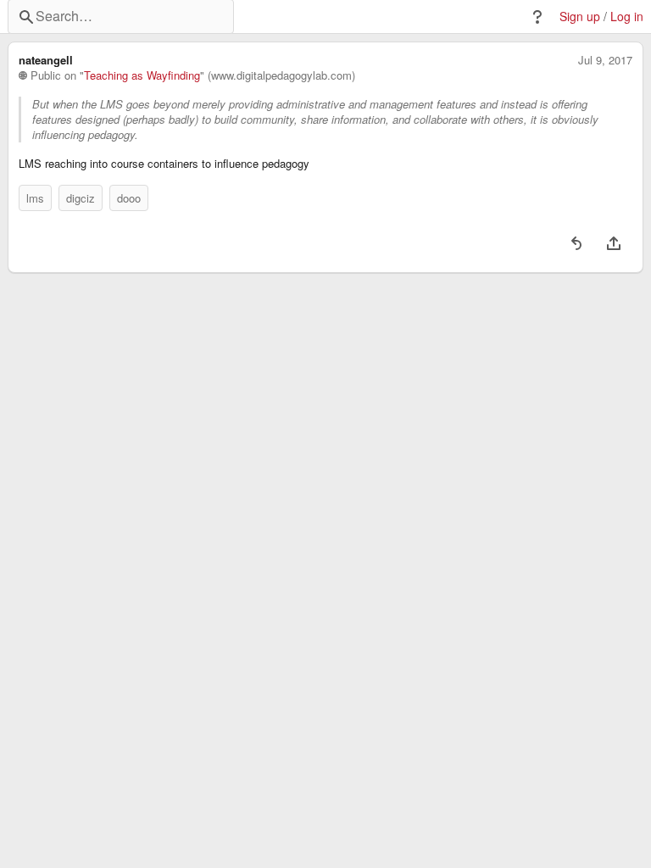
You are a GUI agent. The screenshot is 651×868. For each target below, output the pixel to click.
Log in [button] (626, 16)
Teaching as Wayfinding (142, 75)
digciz (80, 197)
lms (35, 197)
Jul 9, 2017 (605, 60)
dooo (129, 197)
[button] (537, 17)
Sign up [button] (579, 16)
